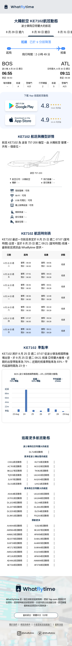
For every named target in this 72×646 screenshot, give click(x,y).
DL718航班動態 (36, 452)
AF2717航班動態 (14, 547)
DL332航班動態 (15, 484)
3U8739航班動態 (14, 543)
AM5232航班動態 (14, 552)
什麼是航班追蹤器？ (43, 625)
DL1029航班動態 (14, 503)
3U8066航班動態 (41, 547)
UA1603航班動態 (41, 494)
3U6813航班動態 (41, 539)
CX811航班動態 (15, 462)
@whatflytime (27, 633)
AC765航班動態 (15, 466)
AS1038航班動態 (41, 552)
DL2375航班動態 (14, 507)
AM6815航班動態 (14, 534)
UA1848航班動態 (41, 498)
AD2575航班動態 (14, 539)
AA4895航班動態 (41, 543)
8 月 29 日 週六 (15, 32)
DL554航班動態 (42, 511)
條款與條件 (25, 625)
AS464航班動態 (15, 494)
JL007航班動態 (14, 479)
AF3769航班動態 (41, 565)
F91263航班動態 (41, 516)
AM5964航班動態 (14, 530)
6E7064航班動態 (14, 565)
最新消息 (59, 625)
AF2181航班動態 (14, 556)
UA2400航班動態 (41, 475)
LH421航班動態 (42, 484)
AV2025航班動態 (41, 466)
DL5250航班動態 (14, 511)
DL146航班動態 (42, 503)
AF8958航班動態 (41, 534)
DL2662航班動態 (41, 507)
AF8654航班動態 (41, 556)
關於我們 (13, 625)
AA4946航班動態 (14, 526)
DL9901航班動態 (14, 516)
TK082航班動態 (41, 471)
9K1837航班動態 (41, 530)
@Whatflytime (48, 633)
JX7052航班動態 (14, 498)
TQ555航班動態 (15, 475)
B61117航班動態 (14, 471)
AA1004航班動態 (41, 479)
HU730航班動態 (41, 462)
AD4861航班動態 (14, 561)
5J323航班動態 (41, 526)
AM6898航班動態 (41, 561)
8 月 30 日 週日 (41, 32)
